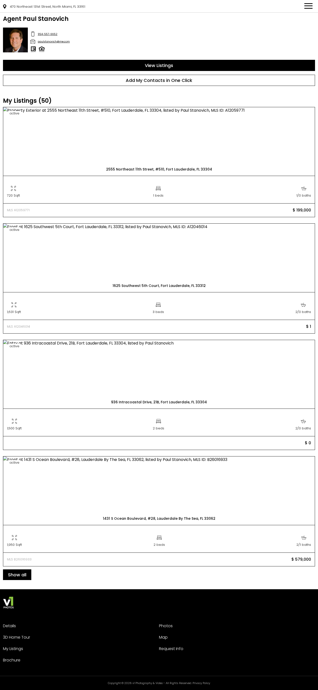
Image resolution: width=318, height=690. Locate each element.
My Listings (13, 649)
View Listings (159, 65)
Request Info (171, 649)
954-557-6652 (47, 34)
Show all (17, 575)
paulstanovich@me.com (54, 41)
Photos (166, 626)
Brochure (11, 660)
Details (9, 626)
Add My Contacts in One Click (159, 80)
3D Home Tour (16, 637)
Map (163, 637)
